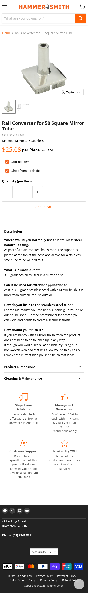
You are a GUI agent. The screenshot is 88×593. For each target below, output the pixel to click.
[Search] (80, 18)
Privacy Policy (44, 576)
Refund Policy (70, 580)
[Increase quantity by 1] (38, 192)
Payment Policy (66, 576)
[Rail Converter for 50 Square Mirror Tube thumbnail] (8, 106)
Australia (42, 552)
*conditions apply (64, 431)
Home (6, 33)
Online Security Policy (22, 580)
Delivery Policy (49, 580)
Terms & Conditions (20, 576)
